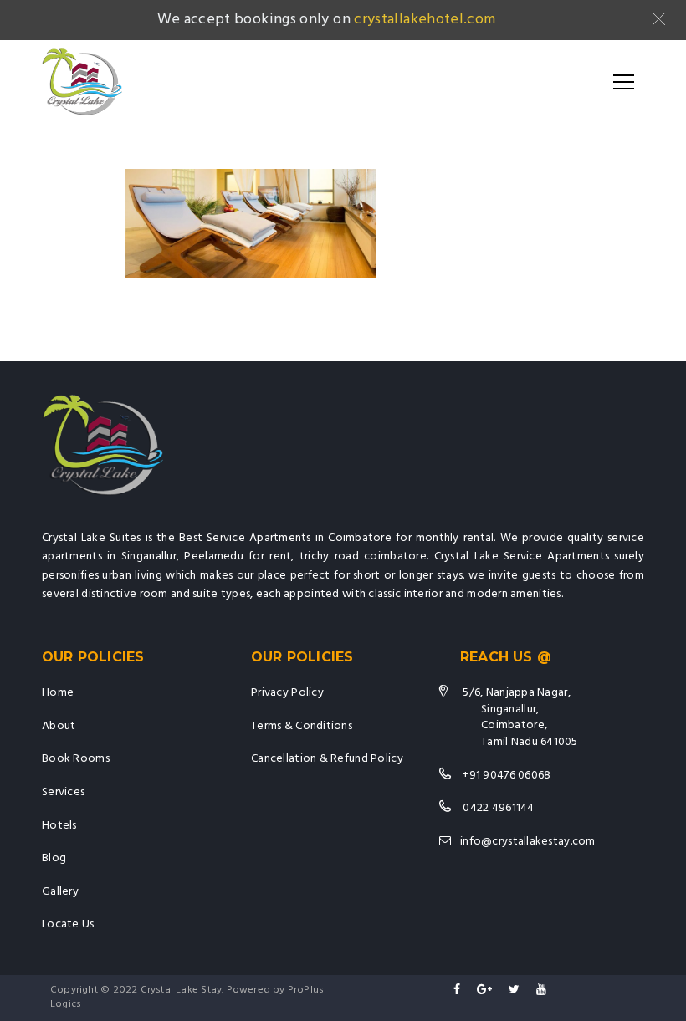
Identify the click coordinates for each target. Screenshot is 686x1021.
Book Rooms (76, 758)
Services (63, 792)
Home (58, 692)
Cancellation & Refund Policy (327, 758)
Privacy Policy (287, 692)
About (58, 726)
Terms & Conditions (301, 726)
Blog (54, 858)
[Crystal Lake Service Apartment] (82, 82)
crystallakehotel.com (424, 20)
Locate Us (68, 924)
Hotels (59, 825)
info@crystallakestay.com (528, 841)
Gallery (60, 891)
